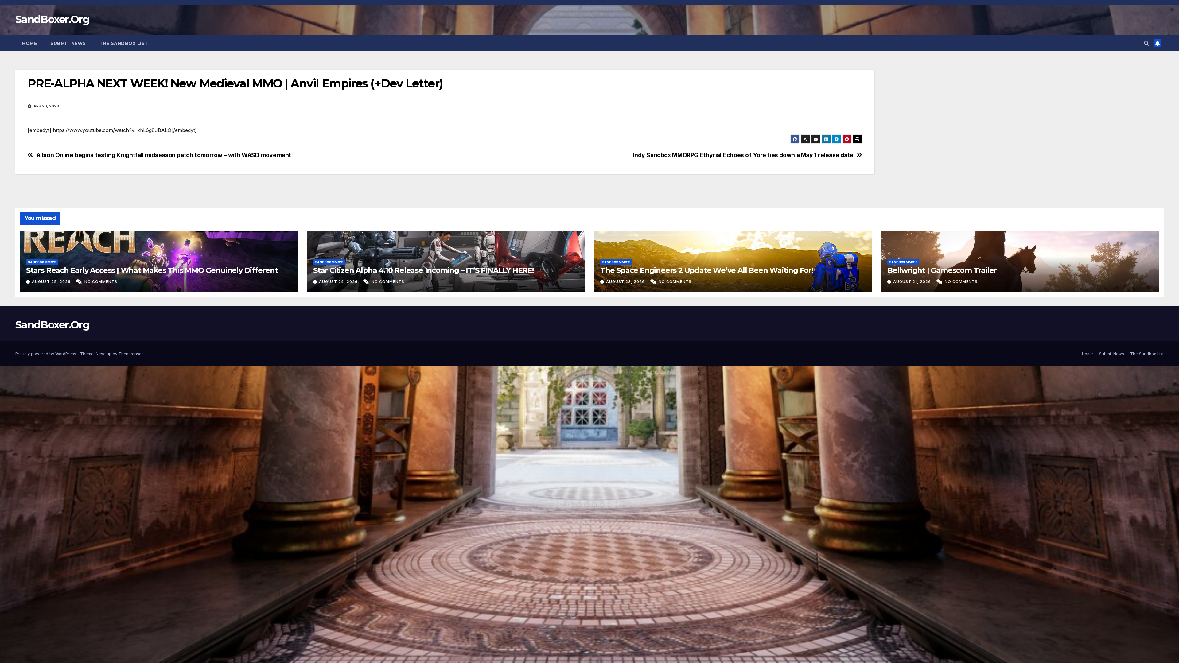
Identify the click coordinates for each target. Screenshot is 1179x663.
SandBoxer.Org (52, 19)
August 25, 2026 (52, 281)
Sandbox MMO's (42, 262)
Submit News (68, 43)
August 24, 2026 (339, 281)
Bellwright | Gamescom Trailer (942, 270)
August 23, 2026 (626, 281)
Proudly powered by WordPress (46, 353)
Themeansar (131, 353)
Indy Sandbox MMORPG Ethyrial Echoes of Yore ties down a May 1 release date (743, 155)
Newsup (103, 353)
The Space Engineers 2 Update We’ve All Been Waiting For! (706, 270)
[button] (1146, 43)
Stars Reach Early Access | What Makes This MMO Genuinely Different (152, 270)
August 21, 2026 (912, 281)
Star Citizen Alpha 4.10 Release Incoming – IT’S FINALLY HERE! (423, 270)
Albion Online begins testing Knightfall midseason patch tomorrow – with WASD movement (164, 155)
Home (29, 43)
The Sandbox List (123, 43)
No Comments (100, 281)
